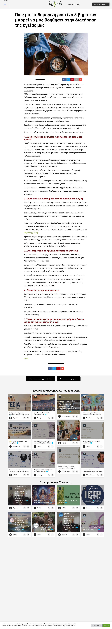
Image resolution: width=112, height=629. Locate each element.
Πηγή (26, 358)
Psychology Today (31, 233)
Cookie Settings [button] (96, 625)
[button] (64, 79)
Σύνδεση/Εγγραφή (73, 4)
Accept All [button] (106, 625)
